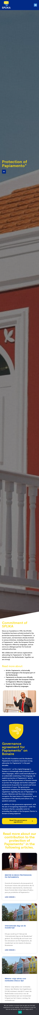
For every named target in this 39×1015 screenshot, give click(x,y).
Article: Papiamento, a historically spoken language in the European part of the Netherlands (20, 672)
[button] (35, 5)
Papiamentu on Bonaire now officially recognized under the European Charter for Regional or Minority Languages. (20, 679)
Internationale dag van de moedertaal (15, 927)
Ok (20, 1012)
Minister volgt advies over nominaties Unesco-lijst (15, 980)
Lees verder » (10, 897)
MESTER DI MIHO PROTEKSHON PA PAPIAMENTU (18, 876)
